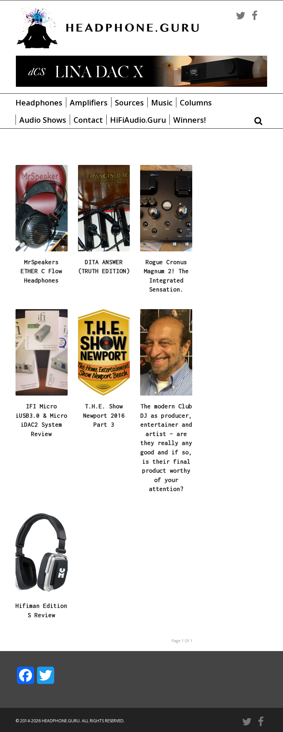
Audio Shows (42, 119)
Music (162, 102)
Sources (129, 102)
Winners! (189, 119)
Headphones (39, 102)
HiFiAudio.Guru (138, 119)
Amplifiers (89, 102)
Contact (88, 119)
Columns (196, 102)
